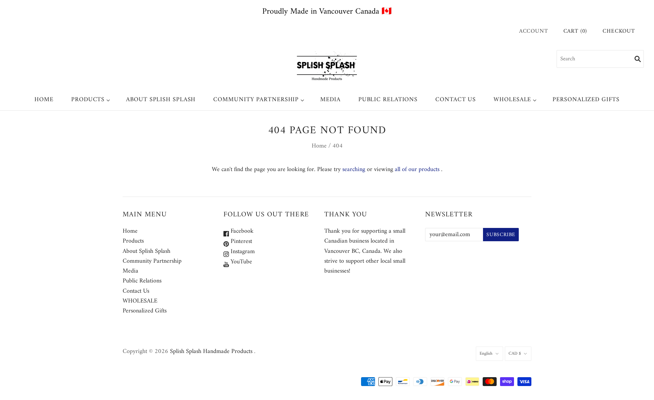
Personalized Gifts (585, 99)
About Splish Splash (161, 99)
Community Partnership (256, 99)
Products (88, 99)
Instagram (242, 251)
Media (330, 99)
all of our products (417, 169)
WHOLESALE (512, 99)
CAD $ (515, 353)
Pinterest (240, 241)
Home (43, 99)
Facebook (241, 231)
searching (353, 169)
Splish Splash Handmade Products (211, 351)
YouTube (240, 262)
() (575, 31)
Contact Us (455, 99)
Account (533, 31)
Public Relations (388, 99)
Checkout (619, 31)
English (486, 353)
